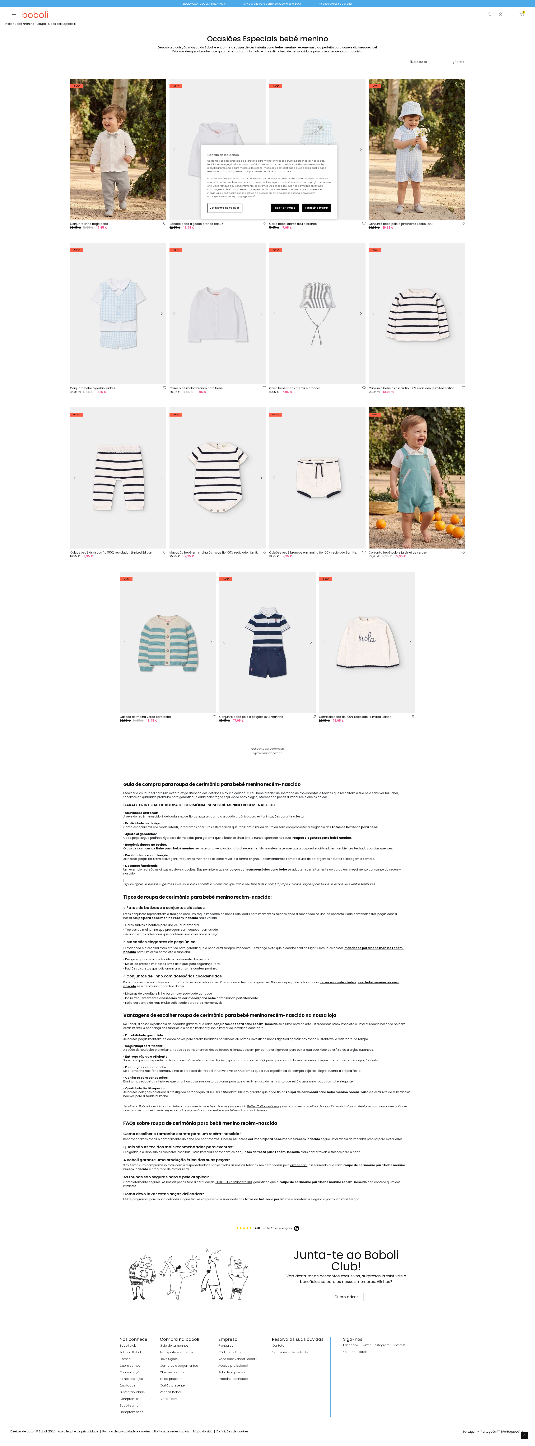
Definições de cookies (225, 207)
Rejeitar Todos (285, 207)
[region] (269, 182)
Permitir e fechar (316, 207)
